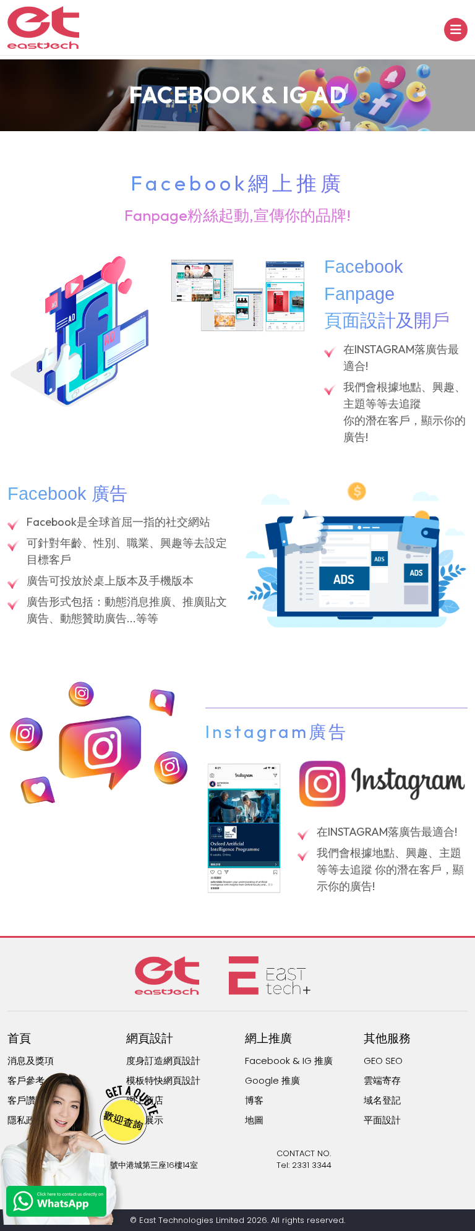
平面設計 (382, 1119)
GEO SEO (383, 1060)
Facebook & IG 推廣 (289, 1060)
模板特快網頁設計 (163, 1080)
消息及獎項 (30, 1060)
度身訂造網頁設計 (163, 1060)
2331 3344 (312, 1165)
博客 (254, 1100)
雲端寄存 (382, 1080)
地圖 (254, 1119)
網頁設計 (149, 1038)
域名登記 (382, 1100)
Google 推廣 (272, 1080)
